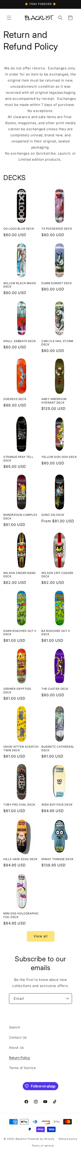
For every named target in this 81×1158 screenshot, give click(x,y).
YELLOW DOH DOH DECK (59, 457)
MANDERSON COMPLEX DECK (20, 516)
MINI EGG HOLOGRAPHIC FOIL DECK (21, 915)
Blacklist (21, 1138)
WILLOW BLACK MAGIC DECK (19, 284)
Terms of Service (22, 1068)
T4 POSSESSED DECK (56, 228)
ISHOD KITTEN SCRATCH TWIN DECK (21, 748)
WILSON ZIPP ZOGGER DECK (57, 574)
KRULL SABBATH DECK (19, 341)
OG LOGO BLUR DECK (18, 228)
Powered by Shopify (41, 1138)
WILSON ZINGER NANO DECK (19, 574)
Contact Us (18, 1037)
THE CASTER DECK (54, 688)
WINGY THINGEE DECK (57, 859)
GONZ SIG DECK (52, 514)
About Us (16, 1047)
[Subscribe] (67, 998)
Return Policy (19, 1058)
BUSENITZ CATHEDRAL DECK (57, 748)
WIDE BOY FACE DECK (57, 804)
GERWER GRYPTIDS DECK (17, 690)
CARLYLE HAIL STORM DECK (57, 342)
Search (14, 1027)
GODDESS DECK (14, 399)
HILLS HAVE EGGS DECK (20, 859)
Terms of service (43, 1145)
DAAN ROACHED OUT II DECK (19, 632)
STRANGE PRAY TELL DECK (18, 458)
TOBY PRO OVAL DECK (19, 804)
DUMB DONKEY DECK (56, 283)
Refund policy (68, 1138)
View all (41, 936)
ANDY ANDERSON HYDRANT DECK (54, 400)
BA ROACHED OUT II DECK (55, 632)
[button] (9, 18)
